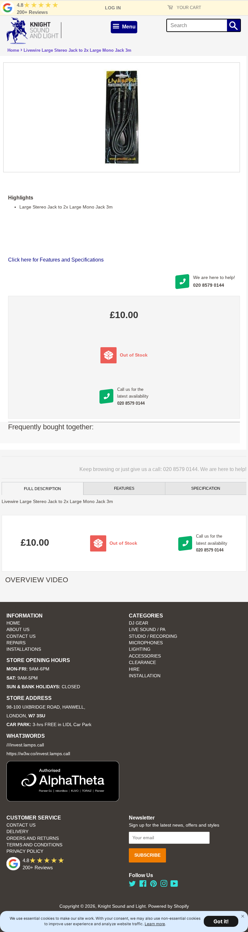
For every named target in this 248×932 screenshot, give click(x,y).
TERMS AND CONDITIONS (34, 844)
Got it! (221, 921)
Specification (205, 488)
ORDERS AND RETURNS (32, 838)
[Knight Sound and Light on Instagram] (163, 885)
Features (124, 488)
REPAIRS (16, 642)
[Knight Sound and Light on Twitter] (132, 885)
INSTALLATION (144, 675)
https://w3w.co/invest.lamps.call (38, 753)
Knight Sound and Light (122, 906)
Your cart (188, 7)
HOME (13, 623)
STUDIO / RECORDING (153, 636)
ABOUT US (17, 629)
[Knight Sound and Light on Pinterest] (153, 885)
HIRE (134, 669)
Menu (128, 26)
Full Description (42, 489)
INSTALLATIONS (23, 649)
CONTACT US (21, 636)
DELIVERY (17, 831)
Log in (113, 7)
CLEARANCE (142, 662)
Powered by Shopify (168, 906)
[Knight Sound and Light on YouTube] (174, 885)
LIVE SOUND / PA (147, 629)
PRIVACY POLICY (24, 851)
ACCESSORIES (145, 656)
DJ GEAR (138, 623)
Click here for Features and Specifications (56, 259)
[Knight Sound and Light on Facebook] (143, 885)
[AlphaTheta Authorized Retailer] (62, 799)
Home (13, 50)
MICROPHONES (146, 642)
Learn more (155, 924)
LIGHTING (139, 649)
